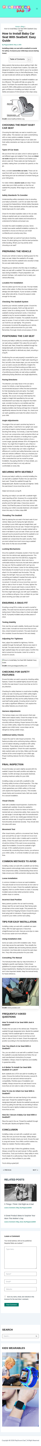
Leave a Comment (9, 1207)
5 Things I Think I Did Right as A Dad (19, 1204)
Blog (17, 1207)
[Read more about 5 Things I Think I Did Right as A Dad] (20, 1192)
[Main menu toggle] (37, 9)
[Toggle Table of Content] (28, 59)
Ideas (21, 1222)
